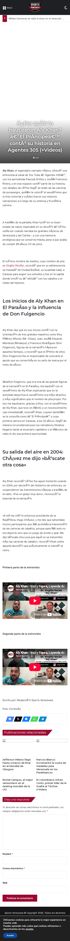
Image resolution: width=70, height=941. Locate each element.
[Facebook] (9, 719)
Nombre (8, 854)
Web (5, 882)
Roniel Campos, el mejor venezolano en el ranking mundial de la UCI (18, 784)
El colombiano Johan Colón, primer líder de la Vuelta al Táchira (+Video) (51, 784)
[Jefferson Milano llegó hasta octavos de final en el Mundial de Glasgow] (18, 747)
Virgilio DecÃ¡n (15, 265)
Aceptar (10, 935)
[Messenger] (25, 719)
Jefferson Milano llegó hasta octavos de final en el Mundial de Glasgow (17, 764)
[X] (17, 719)
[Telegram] (41, 719)
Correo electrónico (14, 868)
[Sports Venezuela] (35, 7)
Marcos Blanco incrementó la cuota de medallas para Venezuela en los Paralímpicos (51, 766)
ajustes (29, 929)
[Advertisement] (35, 59)
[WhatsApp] (33, 719)
